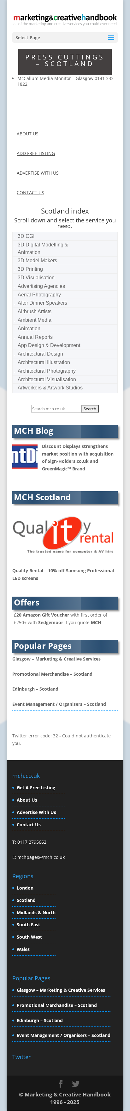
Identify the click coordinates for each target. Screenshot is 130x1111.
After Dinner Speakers (42, 303)
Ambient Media (34, 320)
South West (29, 937)
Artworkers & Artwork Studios (50, 387)
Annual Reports (35, 337)
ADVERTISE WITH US (38, 173)
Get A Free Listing (36, 788)
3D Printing (30, 269)
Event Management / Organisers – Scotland (59, 704)
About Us (27, 800)
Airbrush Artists (34, 311)
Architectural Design (40, 354)
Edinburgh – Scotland (35, 689)
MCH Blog (33, 430)
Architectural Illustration (44, 362)
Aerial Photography (39, 294)
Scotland (26, 900)
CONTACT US (30, 192)
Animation (29, 328)
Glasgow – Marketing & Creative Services (56, 659)
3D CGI (26, 236)
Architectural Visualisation (47, 379)
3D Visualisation (36, 277)
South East (28, 925)
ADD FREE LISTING (36, 153)
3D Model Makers (37, 260)
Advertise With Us (36, 812)
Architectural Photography (47, 371)
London (25, 888)
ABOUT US (27, 134)
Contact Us (29, 825)
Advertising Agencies (41, 286)
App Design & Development (49, 345)
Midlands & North (36, 912)
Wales (23, 949)
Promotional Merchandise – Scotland (52, 674)
